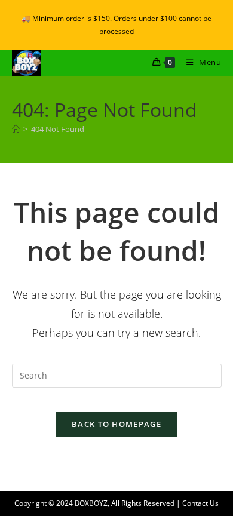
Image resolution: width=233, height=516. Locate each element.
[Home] (16, 129)
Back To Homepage (116, 424)
